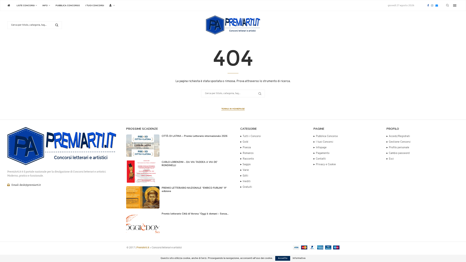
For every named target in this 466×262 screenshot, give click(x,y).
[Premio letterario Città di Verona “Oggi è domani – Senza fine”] (142, 223)
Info (45, 5)
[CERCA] (57, 25)
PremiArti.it (143, 247)
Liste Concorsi (26, 5)
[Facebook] (428, 5)
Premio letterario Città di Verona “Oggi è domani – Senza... (195, 213)
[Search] (447, 5)
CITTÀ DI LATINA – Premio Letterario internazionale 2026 (194, 136)
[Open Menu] (454, 5)
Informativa (299, 258)
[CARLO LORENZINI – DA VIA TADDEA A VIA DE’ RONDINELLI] (142, 171)
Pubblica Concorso (68, 5)
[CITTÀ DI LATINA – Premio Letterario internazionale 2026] (142, 145)
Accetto (282, 258)
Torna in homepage (233, 108)
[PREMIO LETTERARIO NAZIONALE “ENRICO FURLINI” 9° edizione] (142, 197)
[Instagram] (432, 5)
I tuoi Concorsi (94, 5)
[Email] (436, 5)
